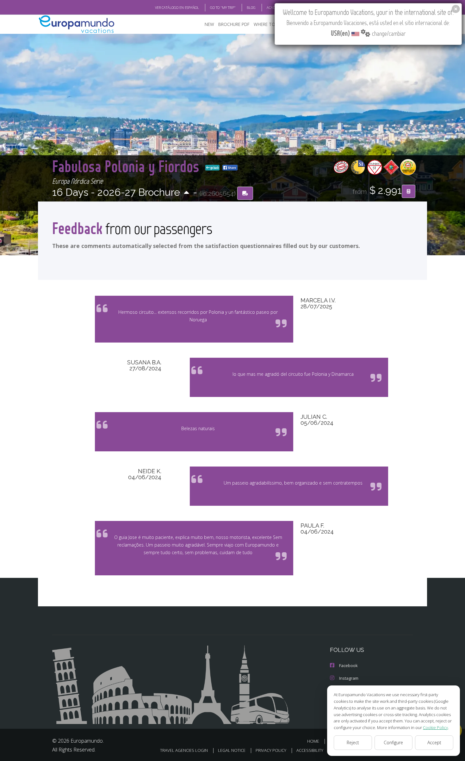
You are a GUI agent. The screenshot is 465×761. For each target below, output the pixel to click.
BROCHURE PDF (234, 24)
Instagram (348, 678)
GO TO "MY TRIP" (223, 7)
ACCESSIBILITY (309, 750)
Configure (393, 742)
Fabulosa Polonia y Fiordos (127, 166)
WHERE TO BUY (269, 24)
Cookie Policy (435, 727)
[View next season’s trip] (186, 193)
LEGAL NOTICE (231, 750)
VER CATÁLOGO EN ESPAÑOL (177, 7)
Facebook (348, 665)
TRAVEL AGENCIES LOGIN (184, 750)
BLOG (251, 7)
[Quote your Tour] (408, 191)
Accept (434, 742)
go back (214, 167)
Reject (353, 742)
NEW (209, 24)
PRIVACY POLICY (271, 750)
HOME (313, 741)
